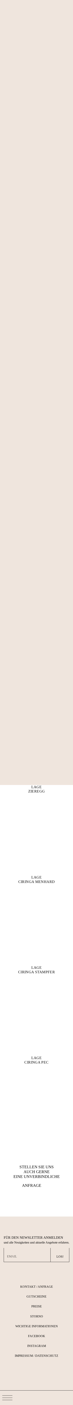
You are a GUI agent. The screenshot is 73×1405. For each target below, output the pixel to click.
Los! (59, 1256)
